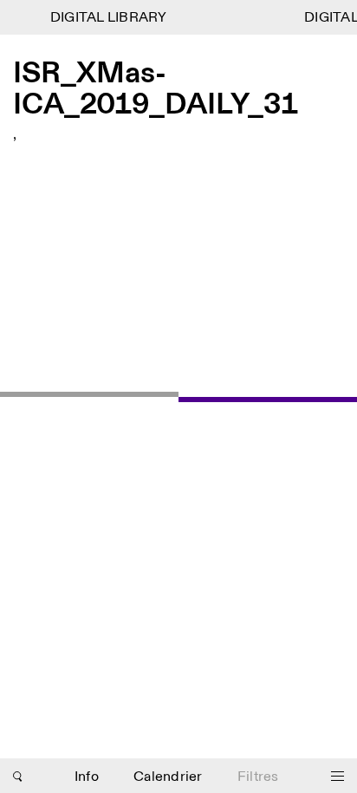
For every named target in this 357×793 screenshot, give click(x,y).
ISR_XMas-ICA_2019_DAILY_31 (155, 89)
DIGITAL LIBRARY (107, 18)
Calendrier (168, 777)
